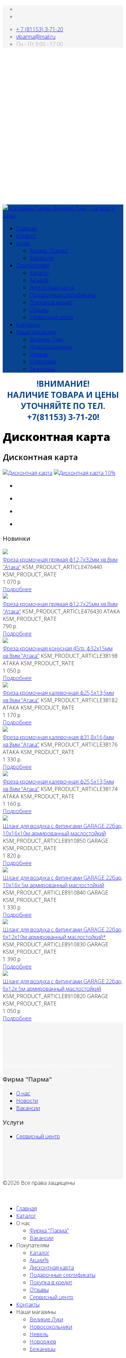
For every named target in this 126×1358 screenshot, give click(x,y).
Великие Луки (46, 339)
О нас (23, 243)
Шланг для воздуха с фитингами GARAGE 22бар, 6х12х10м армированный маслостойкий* (62, 933)
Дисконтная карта (52, 287)
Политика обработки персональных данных (57, 1064)
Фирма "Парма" (49, 250)
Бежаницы (42, 369)
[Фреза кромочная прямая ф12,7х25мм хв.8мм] (5, 596)
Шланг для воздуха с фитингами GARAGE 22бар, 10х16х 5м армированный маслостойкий (62, 881)
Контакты (28, 324)
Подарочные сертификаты (62, 295)
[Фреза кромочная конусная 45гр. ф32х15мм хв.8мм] (5, 641)
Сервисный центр (51, 317)
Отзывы (39, 309)
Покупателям (32, 265)
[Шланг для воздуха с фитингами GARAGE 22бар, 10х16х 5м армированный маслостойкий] (5, 870)
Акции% (39, 280)
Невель (39, 354)
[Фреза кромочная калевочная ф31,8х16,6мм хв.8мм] (5, 729)
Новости (27, 1100)
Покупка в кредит (51, 302)
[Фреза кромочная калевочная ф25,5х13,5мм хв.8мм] (5, 685)
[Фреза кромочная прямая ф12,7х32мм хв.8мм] (5, 552)
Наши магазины (36, 332)
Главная (26, 228)
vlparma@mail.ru (35, 36)
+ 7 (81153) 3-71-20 (39, 29)
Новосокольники (51, 346)
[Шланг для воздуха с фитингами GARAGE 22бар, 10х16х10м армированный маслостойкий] (5, 818)
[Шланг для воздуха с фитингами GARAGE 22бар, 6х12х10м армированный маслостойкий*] (5, 922)
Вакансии (41, 258)
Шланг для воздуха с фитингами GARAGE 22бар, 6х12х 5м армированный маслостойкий (62, 985)
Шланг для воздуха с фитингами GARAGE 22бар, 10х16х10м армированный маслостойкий (62, 829)
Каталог (26, 235)
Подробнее (17, 589)
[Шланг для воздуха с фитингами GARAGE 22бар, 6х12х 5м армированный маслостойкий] (5, 974)
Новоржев (43, 361)
